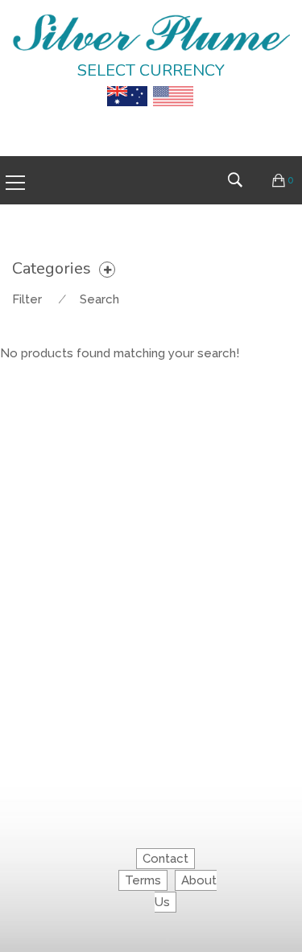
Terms (143, 880)
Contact (165, 858)
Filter (27, 299)
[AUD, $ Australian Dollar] (127, 84)
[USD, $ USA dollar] (173, 84)
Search (99, 299)
